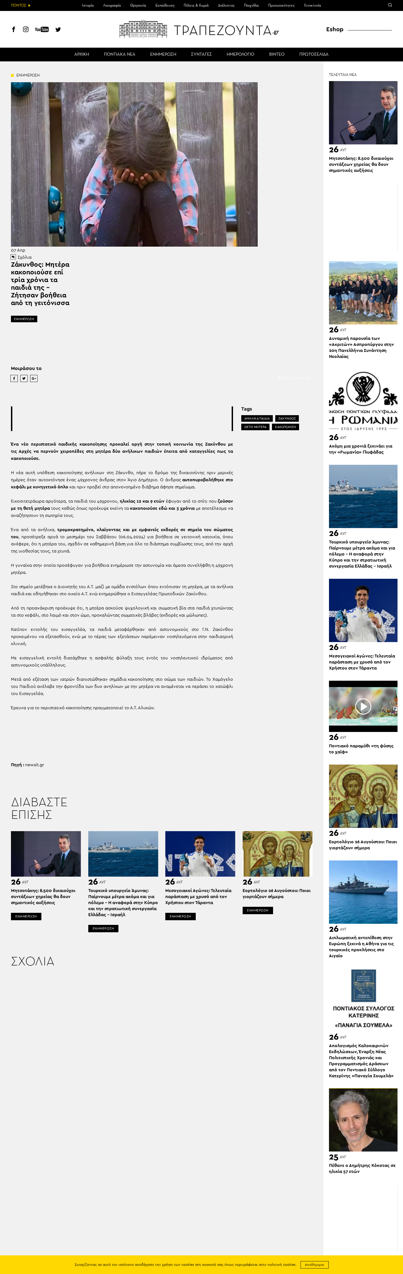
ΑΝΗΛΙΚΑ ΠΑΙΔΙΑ (257, 418)
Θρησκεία (138, 5)
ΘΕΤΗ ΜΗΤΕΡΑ (255, 427)
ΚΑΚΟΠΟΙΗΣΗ (285, 427)
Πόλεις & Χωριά (196, 5)
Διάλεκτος (226, 5)
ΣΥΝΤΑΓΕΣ (201, 54)
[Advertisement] (122, 418)
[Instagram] (26, 30)
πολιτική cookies (282, 1265)
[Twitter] (58, 30)
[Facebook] (13, 30)
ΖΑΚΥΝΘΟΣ (287, 418)
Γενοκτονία (312, 5)
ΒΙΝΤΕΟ (277, 54)
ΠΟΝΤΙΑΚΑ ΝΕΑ (119, 54)
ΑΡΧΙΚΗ (81, 54)
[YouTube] (42, 30)
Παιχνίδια (251, 5)
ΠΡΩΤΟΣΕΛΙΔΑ (314, 54)
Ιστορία (88, 5)
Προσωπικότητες (281, 5)
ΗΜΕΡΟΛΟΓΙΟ (240, 54)
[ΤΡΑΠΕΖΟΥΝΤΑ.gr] (201, 28)
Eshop (335, 29)
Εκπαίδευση (164, 5)
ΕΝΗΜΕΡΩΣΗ (163, 54)
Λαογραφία (112, 5)
